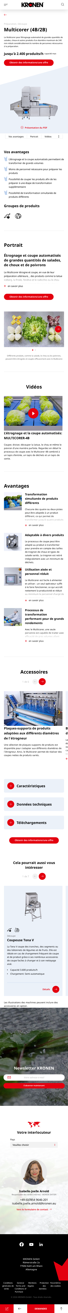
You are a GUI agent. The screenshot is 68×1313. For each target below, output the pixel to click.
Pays (12, 1139)
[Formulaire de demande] (7, 1308)
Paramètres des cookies (55, 1284)
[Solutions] (6, 15)
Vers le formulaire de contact (32, 1209)
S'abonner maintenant (34, 1085)
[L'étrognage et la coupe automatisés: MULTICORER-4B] (33, 413)
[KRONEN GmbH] (33, 4)
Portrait (34, 136)
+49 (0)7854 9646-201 (34, 1200)
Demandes (41, 1308)
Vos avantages (16, 136)
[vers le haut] (61, 1308)
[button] (34, 786)
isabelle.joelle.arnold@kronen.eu (34, 1203)
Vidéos (48, 136)
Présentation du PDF (36, 127)
